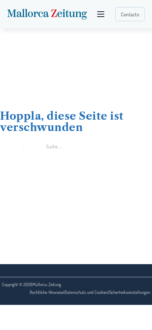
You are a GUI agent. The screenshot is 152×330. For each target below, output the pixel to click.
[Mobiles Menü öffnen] (100, 14)
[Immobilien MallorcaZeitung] (47, 14)
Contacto (130, 14)
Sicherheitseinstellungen (129, 292)
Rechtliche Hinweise (47, 292)
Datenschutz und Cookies (86, 292)
